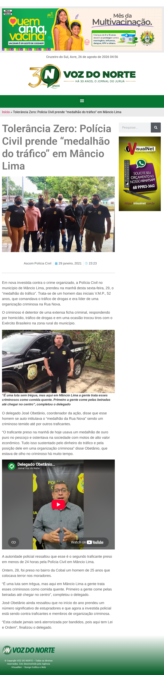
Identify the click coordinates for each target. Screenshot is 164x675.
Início (6, 112)
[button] (82, 100)
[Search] (156, 128)
